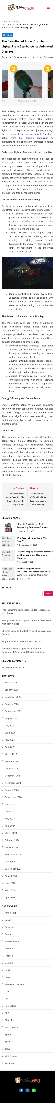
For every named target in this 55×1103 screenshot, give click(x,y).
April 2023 (10, 897)
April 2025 (10, 747)
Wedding (9, 1063)
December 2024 (13, 775)
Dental (8, 934)
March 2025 (11, 754)
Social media (11, 1027)
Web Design (11, 1056)
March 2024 (11, 833)
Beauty (8, 920)
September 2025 (13, 711)
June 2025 (10, 732)
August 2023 (11, 876)
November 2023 (13, 854)
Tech (7, 1041)
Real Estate (10, 1006)
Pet (6, 998)
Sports (8, 1034)
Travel (8, 1049)
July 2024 (10, 804)
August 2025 (11, 718)
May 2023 (10, 890)
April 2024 (10, 826)
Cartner (8, 57)
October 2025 (12, 704)
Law (7, 991)
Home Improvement (15, 984)
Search (6, 588)
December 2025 (13, 697)
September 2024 (13, 797)
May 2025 (10, 740)
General (9, 963)
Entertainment (12, 941)
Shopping (7, 35)
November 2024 (13, 783)
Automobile (10, 912)
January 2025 (11, 768)
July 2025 (10, 725)
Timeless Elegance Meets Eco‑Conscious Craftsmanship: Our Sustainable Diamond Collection (34, 572)
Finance (9, 955)
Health (8, 970)
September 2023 (13, 868)
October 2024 (12, 790)
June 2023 (10, 883)
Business (9, 927)
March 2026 (11, 682)
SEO (7, 1013)
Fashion (9, 948)
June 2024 (10, 811)
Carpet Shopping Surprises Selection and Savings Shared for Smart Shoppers (35, 555)
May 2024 (10, 818)
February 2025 (12, 761)
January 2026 (11, 689)
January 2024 (12, 847)
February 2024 (12, 840)
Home (8, 977)
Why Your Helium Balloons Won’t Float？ (22, 641)
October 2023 (12, 861)
